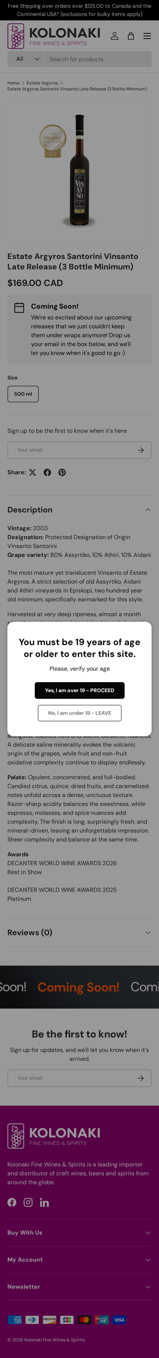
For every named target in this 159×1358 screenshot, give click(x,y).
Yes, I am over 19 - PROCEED (79, 690)
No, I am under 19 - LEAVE (79, 713)
